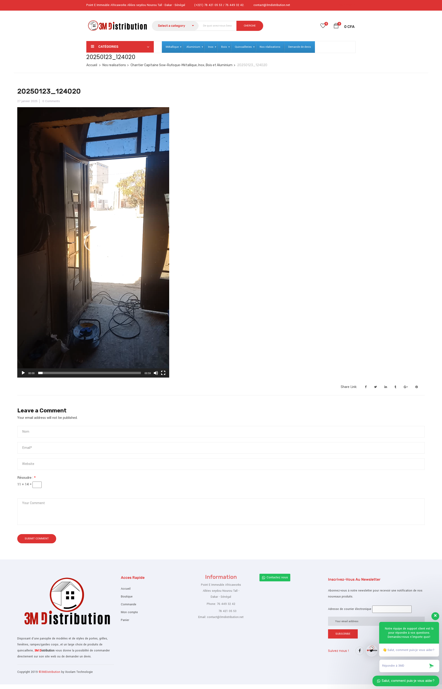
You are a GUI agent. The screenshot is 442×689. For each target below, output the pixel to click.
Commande (128, 604)
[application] (93, 242)
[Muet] (156, 373)
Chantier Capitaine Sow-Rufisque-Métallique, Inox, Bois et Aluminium (182, 65)
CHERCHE (250, 26)
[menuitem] (172, 47)
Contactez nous (277, 577)
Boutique (127, 596)
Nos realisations (114, 65)
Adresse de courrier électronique (349, 609)
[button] (336, 26)
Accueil (91, 65)
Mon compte (129, 612)
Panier (125, 620)
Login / (341, 4)
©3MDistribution (50, 672)
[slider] (89, 373)
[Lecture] (23, 373)
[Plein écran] (163, 373)
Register (351, 4)
